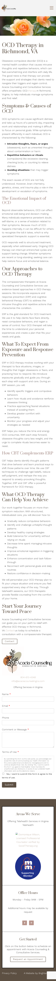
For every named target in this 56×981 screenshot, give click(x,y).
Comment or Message (15, 729)
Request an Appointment (28, 959)
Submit (9, 784)
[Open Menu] (51, 8)
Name (6, 694)
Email (6, 705)
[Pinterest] (31, 923)
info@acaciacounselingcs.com (28, 681)
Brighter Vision (46, 973)
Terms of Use (10, 752)
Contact (10, 630)
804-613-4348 (28, 677)
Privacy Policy (9, 973)
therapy (32, 90)
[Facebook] (24, 923)
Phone (5, 717)
